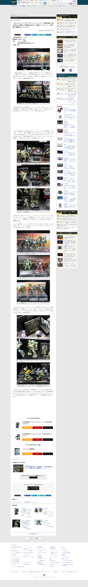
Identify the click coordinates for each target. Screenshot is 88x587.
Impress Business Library (28, 552)
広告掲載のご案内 (31, 571)
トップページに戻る (33, 538)
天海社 (64, 548)
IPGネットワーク (65, 558)
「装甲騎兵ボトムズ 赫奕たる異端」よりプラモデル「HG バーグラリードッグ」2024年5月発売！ (26, 512)
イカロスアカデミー (54, 556)
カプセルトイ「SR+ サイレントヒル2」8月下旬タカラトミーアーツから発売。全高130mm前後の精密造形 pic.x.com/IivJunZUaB (68, 94)
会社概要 (55, 571)
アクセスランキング (64, 15)
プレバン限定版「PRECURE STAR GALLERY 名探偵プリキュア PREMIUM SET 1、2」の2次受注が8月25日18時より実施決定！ (70, 148)
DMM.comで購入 (48, 427)
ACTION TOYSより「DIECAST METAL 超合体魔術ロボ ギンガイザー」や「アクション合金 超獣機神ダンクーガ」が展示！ (70, 261)
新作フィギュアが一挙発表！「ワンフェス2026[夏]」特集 (68, 233)
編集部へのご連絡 (39, 571)
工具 (56, 5)
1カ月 (75, 17)
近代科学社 (39, 562)
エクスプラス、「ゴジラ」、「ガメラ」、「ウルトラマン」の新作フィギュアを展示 (70, 265)
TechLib (52, 566)
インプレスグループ (62, 571)
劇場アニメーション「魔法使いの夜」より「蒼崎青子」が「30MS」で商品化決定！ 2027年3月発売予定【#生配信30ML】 (70, 201)
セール (63, 5)
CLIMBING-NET (42, 560)
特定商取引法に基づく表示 (73, 571)
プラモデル (29, 5)
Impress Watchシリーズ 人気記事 (67, 211)
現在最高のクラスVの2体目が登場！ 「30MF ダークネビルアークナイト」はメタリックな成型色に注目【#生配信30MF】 (70, 162)
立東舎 (40, 554)
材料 (59, 5)
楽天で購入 (37, 427)
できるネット (14, 564)
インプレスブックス (27, 562)
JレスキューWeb (54, 554)
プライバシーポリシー (48, 571)
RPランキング (61, 76)
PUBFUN (63, 554)
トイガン (40, 5)
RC (44, 5)
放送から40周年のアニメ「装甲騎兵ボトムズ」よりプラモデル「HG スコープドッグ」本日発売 (26, 524)
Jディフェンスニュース (55, 550)
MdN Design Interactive (55, 562)
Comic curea (65, 550)
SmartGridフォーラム (28, 548)
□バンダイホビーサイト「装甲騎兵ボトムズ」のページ (25, 502)
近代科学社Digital (42, 564)
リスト (22, 34)
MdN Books (53, 560)
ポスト (18, 34)
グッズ (48, 5)
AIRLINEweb (53, 548)
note (42, 34)
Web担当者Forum (15, 550)
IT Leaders (14, 554)
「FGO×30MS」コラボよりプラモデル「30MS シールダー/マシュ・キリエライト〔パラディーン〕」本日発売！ (70, 118)
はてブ (35, 34)
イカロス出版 (52, 547)
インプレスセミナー (27, 554)
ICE (62, 547)
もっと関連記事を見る (32, 533)
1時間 (59, 17)
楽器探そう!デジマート (43, 550)
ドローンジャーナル (15, 556)
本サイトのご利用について (15, 571)
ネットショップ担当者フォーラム (30, 550)
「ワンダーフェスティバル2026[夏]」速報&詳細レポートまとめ (70, 237)
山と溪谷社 (39, 556)
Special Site (63, 37)
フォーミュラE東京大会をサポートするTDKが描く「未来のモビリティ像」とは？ (70, 56)
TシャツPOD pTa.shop (67, 560)
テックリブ (52, 564)
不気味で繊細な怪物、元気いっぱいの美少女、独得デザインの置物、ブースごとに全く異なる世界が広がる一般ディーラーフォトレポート (70, 243)
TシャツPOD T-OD (42, 552)
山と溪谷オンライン (42, 558)
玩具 (52, 5)
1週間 (70, 17)
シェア (28, 34)
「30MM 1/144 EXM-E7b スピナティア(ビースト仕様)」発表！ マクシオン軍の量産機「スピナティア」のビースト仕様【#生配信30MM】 (70, 188)
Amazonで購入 (27, 427)
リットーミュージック (43, 548)
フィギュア (35, 5)
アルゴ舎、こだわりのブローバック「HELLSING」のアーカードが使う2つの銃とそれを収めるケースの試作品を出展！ (70, 256)
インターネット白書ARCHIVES (18, 566)
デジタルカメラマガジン (16, 562)
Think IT (13, 548)
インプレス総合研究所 (16, 552)
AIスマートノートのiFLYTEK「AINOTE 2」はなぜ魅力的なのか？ (70, 51)
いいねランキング (72, 76)
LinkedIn (49, 34)
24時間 (64, 17)
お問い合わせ (24, 571)
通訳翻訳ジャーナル (54, 552)
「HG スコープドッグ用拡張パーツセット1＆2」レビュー (48, 513)
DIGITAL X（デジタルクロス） (29, 556)
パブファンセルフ (66, 556)
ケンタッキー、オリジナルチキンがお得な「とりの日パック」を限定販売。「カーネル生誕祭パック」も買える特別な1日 (68, 222)
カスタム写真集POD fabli (68, 562)
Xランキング (62, 74)
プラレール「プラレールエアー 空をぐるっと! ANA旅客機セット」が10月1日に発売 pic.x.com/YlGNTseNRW (67, 89)
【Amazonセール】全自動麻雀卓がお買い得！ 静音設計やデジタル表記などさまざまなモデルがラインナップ (68, 33)
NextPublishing (26, 564)
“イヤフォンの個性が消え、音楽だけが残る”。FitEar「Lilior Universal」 (70, 46)
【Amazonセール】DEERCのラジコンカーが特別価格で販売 (70, 111)
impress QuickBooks (67, 552)
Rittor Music (39, 547)
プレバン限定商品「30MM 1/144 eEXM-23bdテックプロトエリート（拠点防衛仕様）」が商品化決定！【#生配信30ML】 (70, 175)
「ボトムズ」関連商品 (28, 449)
